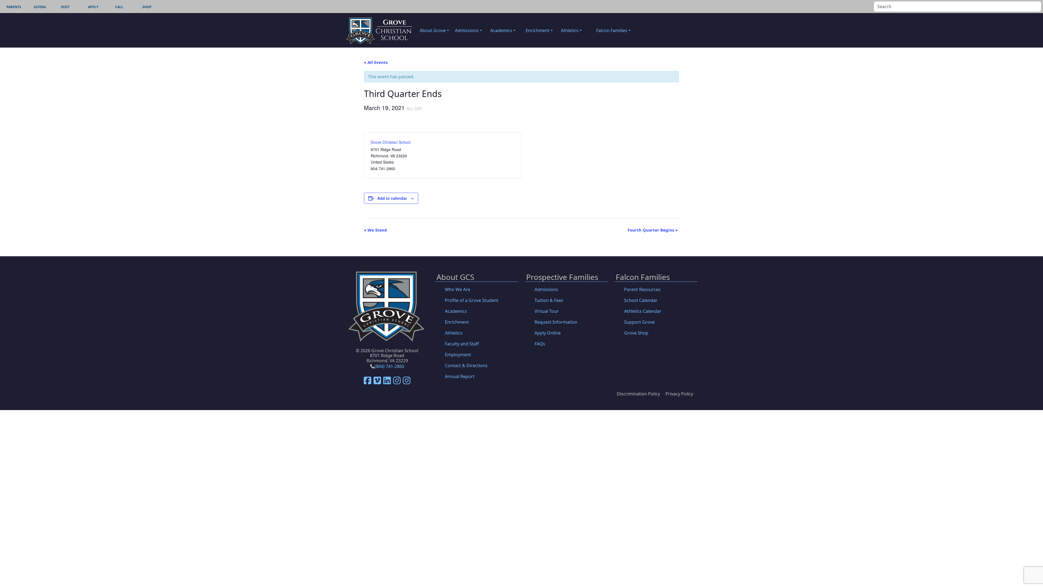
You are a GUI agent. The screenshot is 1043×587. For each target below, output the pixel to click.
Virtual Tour (547, 311)
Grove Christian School (390, 142)
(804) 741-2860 (389, 366)
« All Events (376, 62)
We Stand (375, 230)
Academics (456, 311)
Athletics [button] (570, 30)
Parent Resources (642, 289)
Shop (147, 7)
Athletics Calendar (642, 311)
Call (119, 7)
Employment (458, 355)
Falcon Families (643, 277)
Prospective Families (562, 277)
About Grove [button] (433, 30)
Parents (14, 7)
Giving (40, 7)
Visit (65, 7)
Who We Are (457, 289)
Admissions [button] (467, 30)
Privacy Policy (679, 394)
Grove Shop (636, 333)
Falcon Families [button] (611, 30)
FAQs (540, 344)
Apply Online (548, 333)
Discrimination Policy (638, 394)
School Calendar (641, 300)
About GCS (455, 277)
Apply (93, 7)
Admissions (546, 289)
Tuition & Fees (549, 300)
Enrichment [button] (537, 30)
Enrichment (457, 322)
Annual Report (460, 376)
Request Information (556, 322)
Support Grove (639, 322)
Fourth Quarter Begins (653, 230)
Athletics (454, 333)
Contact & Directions (466, 366)
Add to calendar (392, 198)
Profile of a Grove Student (471, 300)
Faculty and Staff (462, 344)
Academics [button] (501, 30)
